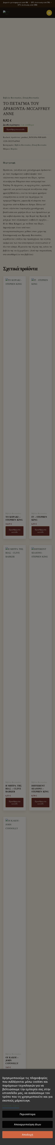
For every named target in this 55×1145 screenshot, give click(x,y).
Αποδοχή (27, 1134)
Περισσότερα (27, 1114)
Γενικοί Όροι (10, 1105)
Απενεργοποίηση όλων (27, 1124)
